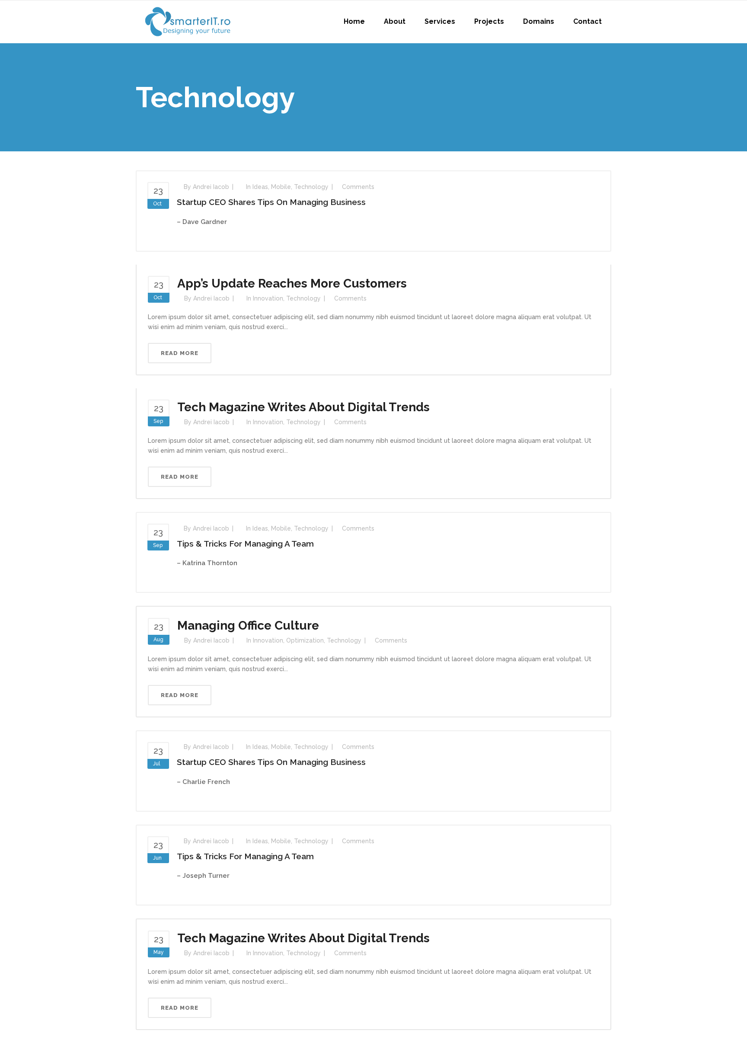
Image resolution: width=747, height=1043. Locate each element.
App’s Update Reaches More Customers (292, 283)
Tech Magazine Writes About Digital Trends (303, 407)
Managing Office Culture (248, 625)
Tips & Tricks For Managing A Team (245, 543)
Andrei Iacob (211, 186)
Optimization (305, 640)
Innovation (268, 298)
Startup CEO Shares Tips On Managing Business (271, 202)
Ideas (260, 186)
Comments (358, 186)
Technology (311, 186)
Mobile (281, 186)
